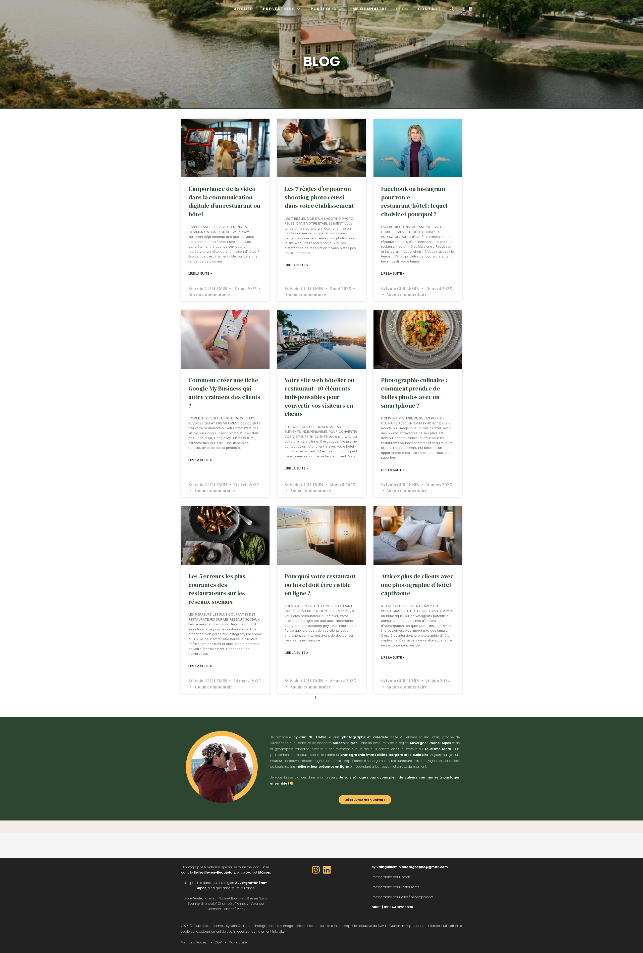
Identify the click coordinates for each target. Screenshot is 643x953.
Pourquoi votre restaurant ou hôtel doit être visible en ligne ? (320, 584)
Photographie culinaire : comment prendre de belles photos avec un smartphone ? (414, 393)
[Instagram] (316, 869)
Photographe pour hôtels (391, 877)
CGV (218, 942)
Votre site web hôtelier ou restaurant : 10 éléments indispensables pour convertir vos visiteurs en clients (319, 397)
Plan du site (238, 942)
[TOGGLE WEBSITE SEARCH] (451, 9)
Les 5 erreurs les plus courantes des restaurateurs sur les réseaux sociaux (216, 589)
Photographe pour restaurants (395, 887)
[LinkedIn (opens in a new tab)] (470, 9)
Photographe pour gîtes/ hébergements (403, 897)
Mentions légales (194, 942)
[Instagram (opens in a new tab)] (463, 9)
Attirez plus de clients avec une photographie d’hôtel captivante (417, 584)
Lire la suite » (200, 273)
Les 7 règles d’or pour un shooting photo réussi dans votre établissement (319, 197)
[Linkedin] (327, 869)
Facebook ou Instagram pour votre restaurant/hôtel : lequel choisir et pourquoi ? (414, 201)
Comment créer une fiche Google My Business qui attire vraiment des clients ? (224, 393)
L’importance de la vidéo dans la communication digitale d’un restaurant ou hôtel (224, 201)
